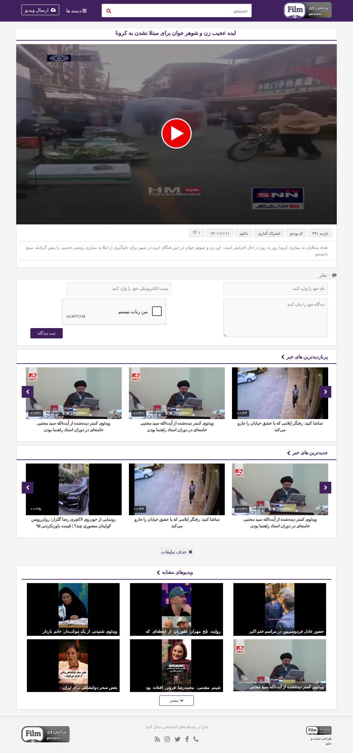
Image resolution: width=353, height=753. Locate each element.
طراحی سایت (322, 738)
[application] (176, 134)
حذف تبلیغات (174, 551)
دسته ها (73, 10)
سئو (329, 743)
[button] (176, 133)
